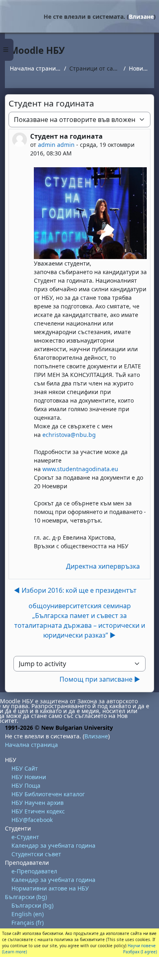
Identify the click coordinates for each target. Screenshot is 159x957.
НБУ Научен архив (37, 802)
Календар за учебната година (53, 845)
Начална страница (35, 68)
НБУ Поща (25, 785)
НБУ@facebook (32, 820)
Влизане (141, 16)
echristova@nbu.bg (69, 435)
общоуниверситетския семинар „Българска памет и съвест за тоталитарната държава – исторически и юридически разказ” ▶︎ (79, 620)
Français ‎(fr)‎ (27, 922)
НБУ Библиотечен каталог (48, 794)
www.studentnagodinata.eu (80, 469)
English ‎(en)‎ (27, 914)
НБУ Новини (28, 777)
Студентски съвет (36, 854)
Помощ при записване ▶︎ (100, 679)
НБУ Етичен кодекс (38, 811)
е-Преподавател (34, 871)
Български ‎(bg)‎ (26, 897)
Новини (139, 68)
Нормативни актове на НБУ (50, 888)
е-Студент (25, 837)
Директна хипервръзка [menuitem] (103, 566)
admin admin (56, 144)
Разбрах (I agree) (140, 952)
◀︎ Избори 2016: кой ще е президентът (75, 590)
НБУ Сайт (24, 768)
